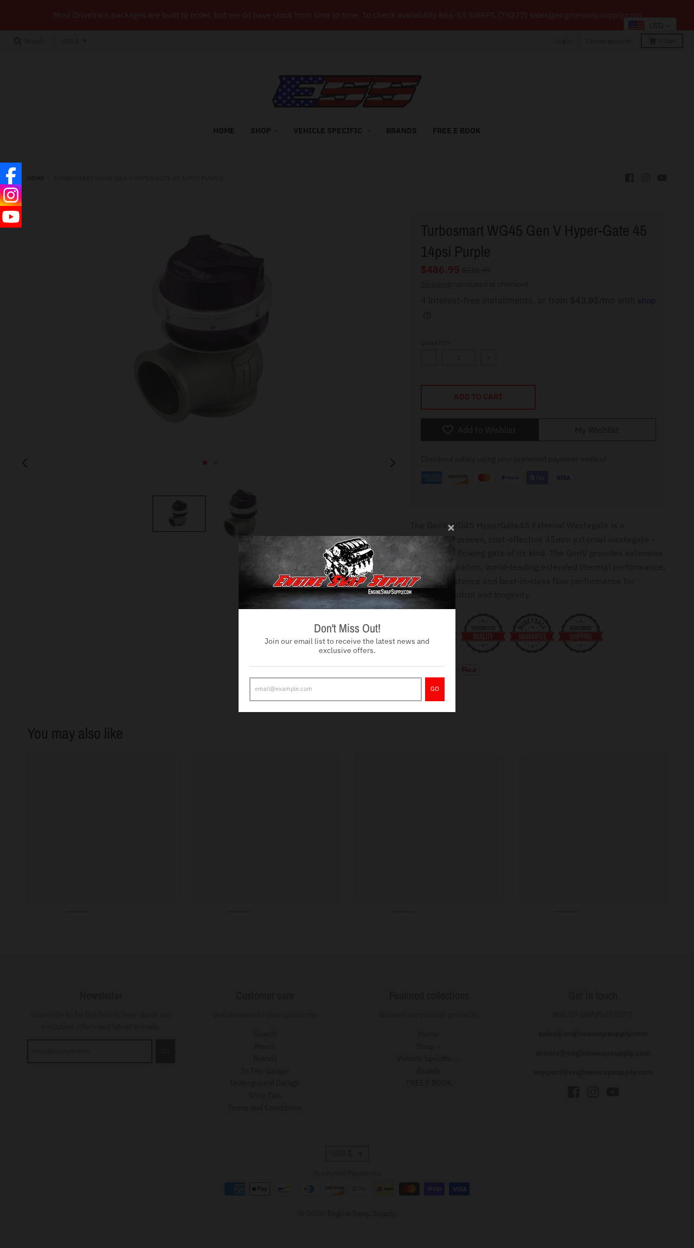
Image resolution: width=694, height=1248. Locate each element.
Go (434, 689)
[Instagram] (11, 195)
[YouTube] (11, 217)
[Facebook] (11, 173)
